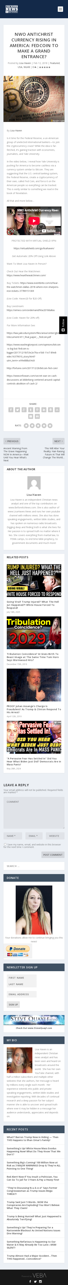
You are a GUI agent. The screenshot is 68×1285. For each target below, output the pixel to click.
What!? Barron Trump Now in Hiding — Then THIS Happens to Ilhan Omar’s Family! (32, 1139)
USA (20, 67)
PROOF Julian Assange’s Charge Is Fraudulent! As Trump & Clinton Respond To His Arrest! (34, 709)
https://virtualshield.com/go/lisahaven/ (34, 248)
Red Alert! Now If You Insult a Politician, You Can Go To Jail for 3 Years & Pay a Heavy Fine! (33, 1178)
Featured (55, 63)
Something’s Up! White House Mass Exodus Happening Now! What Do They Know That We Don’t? (33, 1151)
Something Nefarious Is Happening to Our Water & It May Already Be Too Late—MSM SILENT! (31, 1244)
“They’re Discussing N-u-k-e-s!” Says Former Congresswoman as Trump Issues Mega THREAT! (32, 1190)
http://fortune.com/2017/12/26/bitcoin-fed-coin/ (32, 368)
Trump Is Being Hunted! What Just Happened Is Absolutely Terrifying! (34, 1218)
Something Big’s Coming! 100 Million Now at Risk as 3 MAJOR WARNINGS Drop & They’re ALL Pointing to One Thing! (33, 1165)
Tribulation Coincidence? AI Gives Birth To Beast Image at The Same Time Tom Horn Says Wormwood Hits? (33, 656)
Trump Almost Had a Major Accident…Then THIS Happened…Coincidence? (32, 1257)
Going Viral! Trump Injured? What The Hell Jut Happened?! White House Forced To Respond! (33, 604)
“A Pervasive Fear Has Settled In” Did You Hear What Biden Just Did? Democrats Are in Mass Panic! (34, 761)
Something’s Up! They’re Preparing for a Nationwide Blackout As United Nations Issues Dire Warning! (33, 1230)
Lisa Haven (25, 63)
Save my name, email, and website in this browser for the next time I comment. (32, 846)
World (27, 67)
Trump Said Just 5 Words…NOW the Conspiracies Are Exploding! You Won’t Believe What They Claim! (33, 1205)
